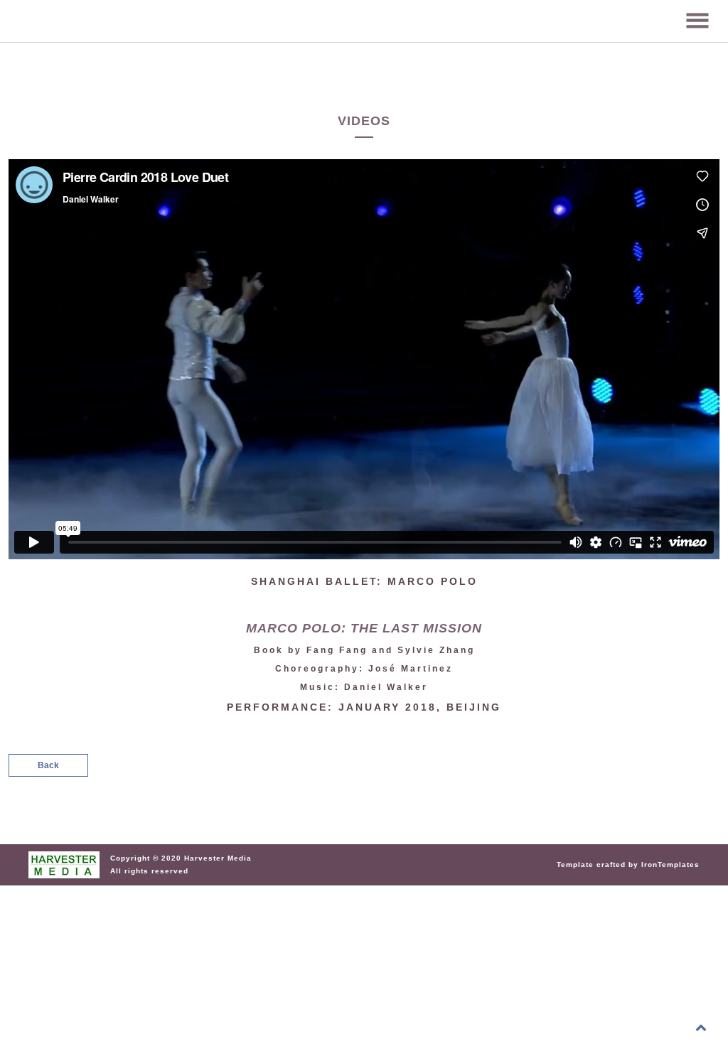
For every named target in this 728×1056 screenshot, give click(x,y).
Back (48, 765)
